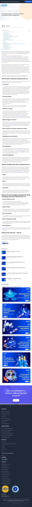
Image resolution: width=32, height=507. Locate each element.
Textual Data (5, 42)
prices (7, 87)
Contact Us (16, 400)
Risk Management (6, 48)
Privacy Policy (6, 505)
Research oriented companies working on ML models (11, 36)
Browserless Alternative (6, 483)
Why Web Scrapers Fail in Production (8, 443)
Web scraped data (5, 81)
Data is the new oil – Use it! (7, 49)
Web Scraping (4, 51)
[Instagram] (21, 406)
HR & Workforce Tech (6, 414)
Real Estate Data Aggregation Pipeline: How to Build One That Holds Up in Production (15, 302)
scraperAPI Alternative (6, 481)
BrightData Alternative (6, 464)
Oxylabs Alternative (5, 467)
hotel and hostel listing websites (19, 116)
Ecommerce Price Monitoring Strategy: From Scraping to (17, 273)
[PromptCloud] (4, 5)
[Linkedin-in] (14, 406)
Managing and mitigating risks (7, 227)
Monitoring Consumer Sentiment (8, 37)
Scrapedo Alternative (6, 478)
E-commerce (5, 32)
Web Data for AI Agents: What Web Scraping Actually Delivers (11, 286)
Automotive (4, 416)
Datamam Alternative (6, 472)
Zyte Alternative (4, 465)
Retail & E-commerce (6, 411)
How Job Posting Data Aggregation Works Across (16, 262)
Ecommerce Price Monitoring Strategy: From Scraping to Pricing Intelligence (14, 335)
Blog (22, 27)
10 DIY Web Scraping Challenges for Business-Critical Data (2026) (12, 367)
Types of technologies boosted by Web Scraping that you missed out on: (14, 43)
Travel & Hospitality (5, 423)
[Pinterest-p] (17, 406)
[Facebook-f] (6, 406)
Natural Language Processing (8, 47)
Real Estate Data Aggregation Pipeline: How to (15, 256)
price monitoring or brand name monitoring (19, 215)
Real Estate (4, 421)
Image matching (6, 45)
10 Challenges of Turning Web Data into (14, 278)
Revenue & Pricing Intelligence (7, 428)
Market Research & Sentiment (7, 435)
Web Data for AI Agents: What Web (13, 251)
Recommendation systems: (7, 44)
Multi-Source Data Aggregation (7, 430)
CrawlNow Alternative (6, 474)
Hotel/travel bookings (7, 34)
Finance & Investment (6, 413)
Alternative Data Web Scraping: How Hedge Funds (16, 267)
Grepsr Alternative (5, 471)
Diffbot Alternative (5, 476)
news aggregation (23, 150)
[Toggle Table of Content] (29, 30)
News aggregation (6, 38)
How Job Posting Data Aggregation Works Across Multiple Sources (12, 319)
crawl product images (24, 178)
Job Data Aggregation (6, 437)
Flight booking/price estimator (8, 35)
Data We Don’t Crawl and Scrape (22, 505)
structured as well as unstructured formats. (16, 171)
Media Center (4, 449)
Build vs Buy (4, 442)
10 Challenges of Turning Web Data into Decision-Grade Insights (12, 351)
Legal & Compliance (5, 418)
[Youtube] (25, 406)
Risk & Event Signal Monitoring (7, 433)
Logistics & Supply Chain (6, 420)
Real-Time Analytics (6, 46)
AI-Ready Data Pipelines (6, 431)
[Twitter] (10, 406)
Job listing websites (6, 33)
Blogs (3, 450)
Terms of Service (13, 505)
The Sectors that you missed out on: (8, 31)
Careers (3, 447)
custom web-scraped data (6, 56)
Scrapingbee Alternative (6, 480)
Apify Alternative (5, 469)
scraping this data (11, 123)
